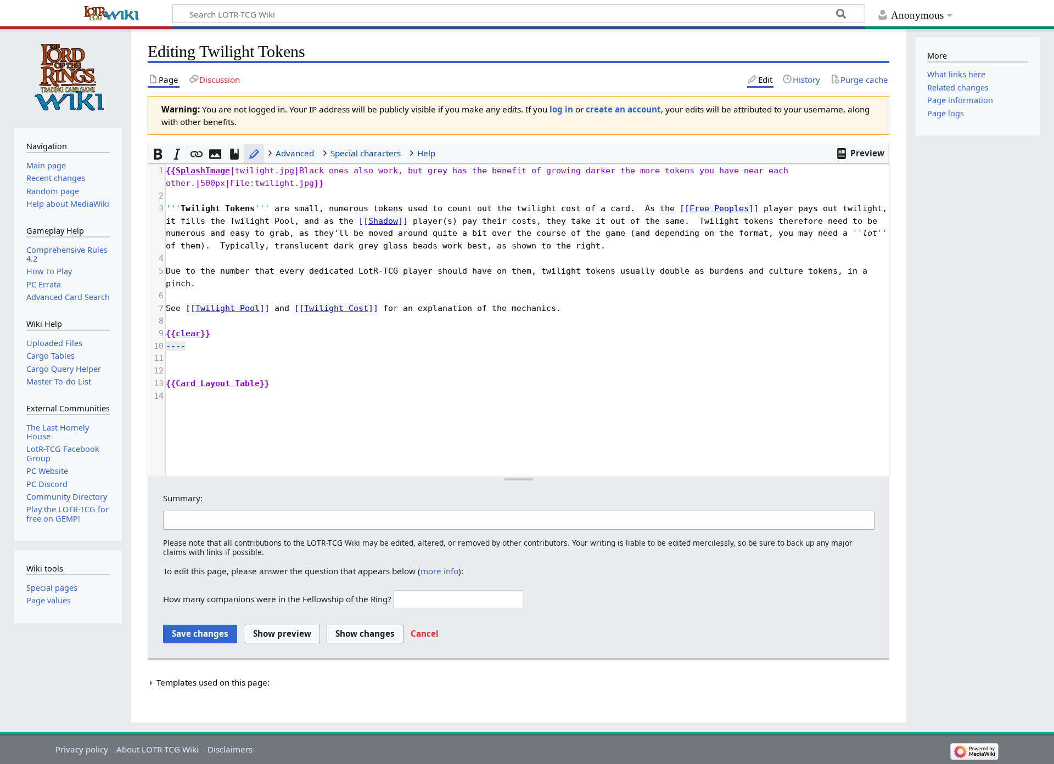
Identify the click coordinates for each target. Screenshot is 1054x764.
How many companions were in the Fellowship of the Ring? (277, 598)
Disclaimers (230, 749)
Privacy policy (81, 749)
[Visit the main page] (68, 77)
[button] (860, 153)
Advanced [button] (295, 153)
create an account (623, 109)
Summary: (183, 498)
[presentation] (527, 283)
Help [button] (426, 153)
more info (439, 570)
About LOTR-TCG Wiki (157, 749)
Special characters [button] (365, 153)
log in (561, 109)
